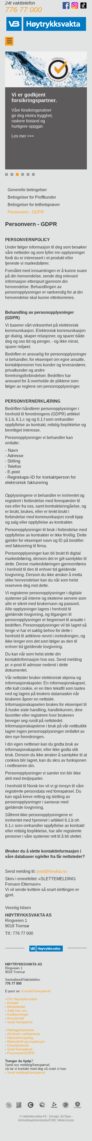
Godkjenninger (17, 1014)
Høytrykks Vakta (46, 23)
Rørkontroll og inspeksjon (26, 1041)
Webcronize (65, 1120)
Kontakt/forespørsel (36, 991)
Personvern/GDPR (20, 1053)
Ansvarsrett (15, 1018)
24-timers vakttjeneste (23, 1034)
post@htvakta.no (52, 871)
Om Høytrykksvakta (22, 999)
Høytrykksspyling (20, 1038)
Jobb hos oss (17, 1011)
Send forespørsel (19, 1022)
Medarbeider (16, 1007)
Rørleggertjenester (20, 1030)
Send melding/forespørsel (26, 1072)
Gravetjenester (18, 1045)
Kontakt (13, 1003)
